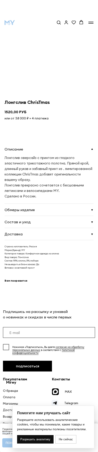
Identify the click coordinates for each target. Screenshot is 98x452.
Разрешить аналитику (35, 439)
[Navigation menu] (90, 23)
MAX (68, 392)
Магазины (10, 404)
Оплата (9, 397)
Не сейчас (66, 439)
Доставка (10, 410)
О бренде (10, 391)
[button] (59, 22)
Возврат (9, 417)
